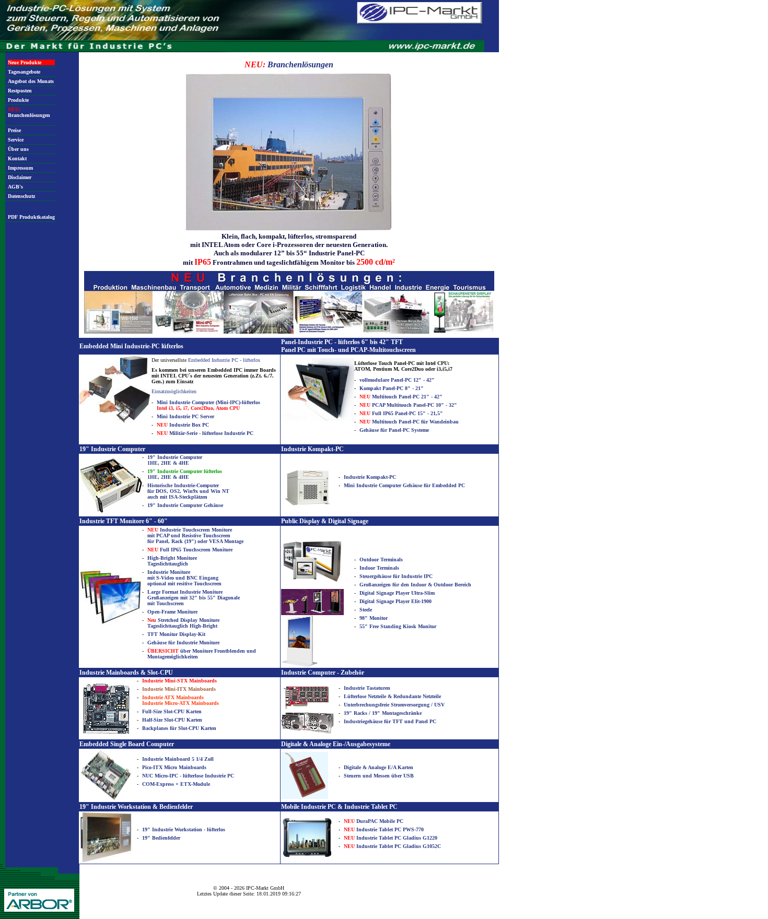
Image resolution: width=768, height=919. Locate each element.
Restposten (20, 90)
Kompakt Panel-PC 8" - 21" (391, 388)
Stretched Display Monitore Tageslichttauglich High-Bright (183, 623)
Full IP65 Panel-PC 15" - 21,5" (401, 413)
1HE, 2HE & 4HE (184, 474)
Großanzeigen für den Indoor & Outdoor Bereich (415, 584)
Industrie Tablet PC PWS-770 (384, 829)
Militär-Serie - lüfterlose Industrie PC (205, 433)
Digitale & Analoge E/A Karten (378, 767)
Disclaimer (19, 177)
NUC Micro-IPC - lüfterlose (173, 776)
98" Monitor (373, 618)
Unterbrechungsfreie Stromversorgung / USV (394, 705)
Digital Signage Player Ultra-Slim (397, 593)
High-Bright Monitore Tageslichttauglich (172, 561)
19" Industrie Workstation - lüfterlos (183, 829)
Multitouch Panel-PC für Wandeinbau (409, 422)
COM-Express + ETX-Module (176, 784)
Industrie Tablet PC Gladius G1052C (392, 846)
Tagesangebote (24, 72)
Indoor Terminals (379, 568)
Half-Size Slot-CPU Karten (172, 720)
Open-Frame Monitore (172, 612)
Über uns (18, 149)
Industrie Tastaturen (367, 688)
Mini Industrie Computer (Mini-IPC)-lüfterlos (208, 405)
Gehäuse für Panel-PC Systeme (394, 430)
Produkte (18, 100)
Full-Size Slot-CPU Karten (172, 711)
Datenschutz (21, 196)
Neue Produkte (24, 62)
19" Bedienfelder (161, 838)
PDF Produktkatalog (31, 217)
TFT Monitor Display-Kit (176, 634)
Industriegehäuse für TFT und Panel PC (390, 721)
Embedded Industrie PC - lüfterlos (224, 360)
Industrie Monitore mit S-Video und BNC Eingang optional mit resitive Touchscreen (184, 577)
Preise (14, 130)
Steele (365, 609)
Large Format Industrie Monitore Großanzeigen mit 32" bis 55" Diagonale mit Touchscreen (193, 597)
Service (16, 140)
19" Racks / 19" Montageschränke (383, 713)
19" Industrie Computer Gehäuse (185, 505)
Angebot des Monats (31, 81)
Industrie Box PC (183, 425)
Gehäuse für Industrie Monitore (183, 642)
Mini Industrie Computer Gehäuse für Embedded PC (404, 485)
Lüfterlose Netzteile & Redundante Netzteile (392, 696)
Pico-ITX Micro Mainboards (174, 767)
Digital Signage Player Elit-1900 (395, 601)
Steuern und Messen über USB (379, 776)
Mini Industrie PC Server (185, 416)
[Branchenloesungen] (289, 332)
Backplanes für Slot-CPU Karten (179, 728)
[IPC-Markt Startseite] (242, 50)
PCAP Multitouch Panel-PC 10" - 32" (408, 405)
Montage (233, 541)
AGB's (15, 187)
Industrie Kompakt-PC (370, 477)
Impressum (20, 168)
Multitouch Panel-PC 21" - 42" (401, 396)
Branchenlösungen (29, 112)
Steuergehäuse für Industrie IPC (396, 576)
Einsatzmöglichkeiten (174, 391)
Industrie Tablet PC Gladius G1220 (390, 838)
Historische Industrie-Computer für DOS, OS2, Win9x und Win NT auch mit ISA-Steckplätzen (188, 491)
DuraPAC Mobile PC (373, 821)
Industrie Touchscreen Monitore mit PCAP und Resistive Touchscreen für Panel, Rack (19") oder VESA (189, 535)
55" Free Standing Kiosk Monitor (397, 626)
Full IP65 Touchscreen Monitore (189, 549)
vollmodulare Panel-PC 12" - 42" (397, 380)
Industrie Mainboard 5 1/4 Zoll (178, 759)
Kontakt (17, 158)
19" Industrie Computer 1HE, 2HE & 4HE (174, 460)
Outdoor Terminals (381, 559)
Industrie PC (219, 776)
